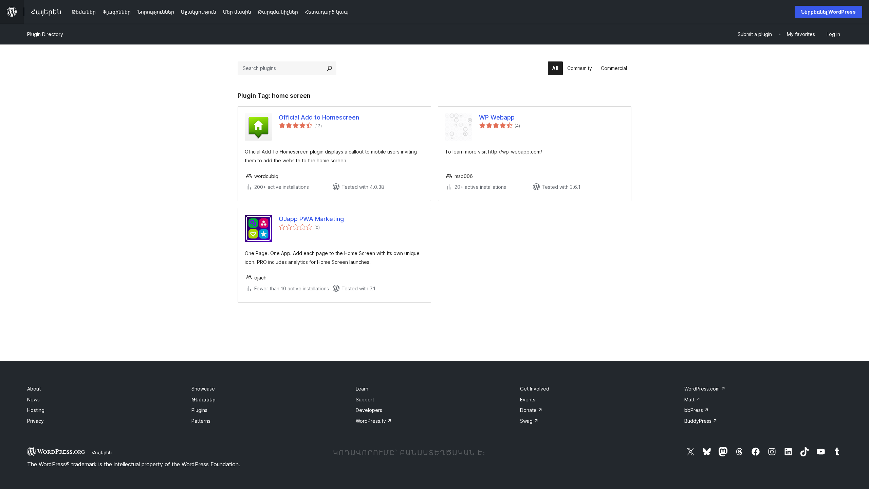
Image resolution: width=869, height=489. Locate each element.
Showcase (203, 389)
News (33, 399)
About (34, 389)
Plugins (199, 410)
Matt (692, 399)
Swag (529, 421)
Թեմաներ (203, 399)
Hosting (35, 410)
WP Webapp (497, 117)
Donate (531, 410)
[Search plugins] (329, 68)
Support (365, 399)
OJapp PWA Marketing (311, 218)
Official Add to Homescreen (319, 117)
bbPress (696, 410)
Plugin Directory (45, 34)
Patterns (200, 421)
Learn (362, 389)
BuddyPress (700, 421)
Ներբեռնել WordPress (828, 12)
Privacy (35, 421)
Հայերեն (102, 452)
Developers (369, 410)
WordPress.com (704, 389)
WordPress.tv (374, 421)
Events (527, 399)
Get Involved (534, 389)
